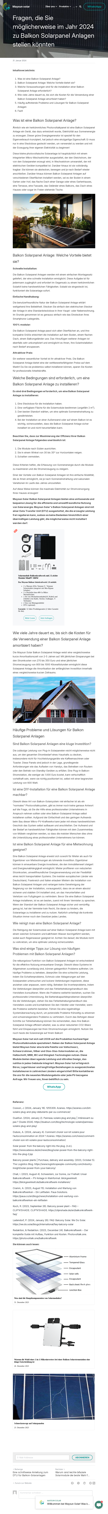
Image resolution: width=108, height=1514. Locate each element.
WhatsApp (94, 6)
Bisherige (19, 1469)
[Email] (90, 1483)
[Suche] (80, 7)
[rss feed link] (94, 1483)
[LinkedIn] (84, 1483)
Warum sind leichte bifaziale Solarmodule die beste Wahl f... (72, 1474)
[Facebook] (72, 1483)
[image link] (6, 6)
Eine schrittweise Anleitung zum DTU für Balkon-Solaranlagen (30, 1474)
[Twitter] (78, 1483)
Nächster (59, 1469)
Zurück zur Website (23, 1483)
